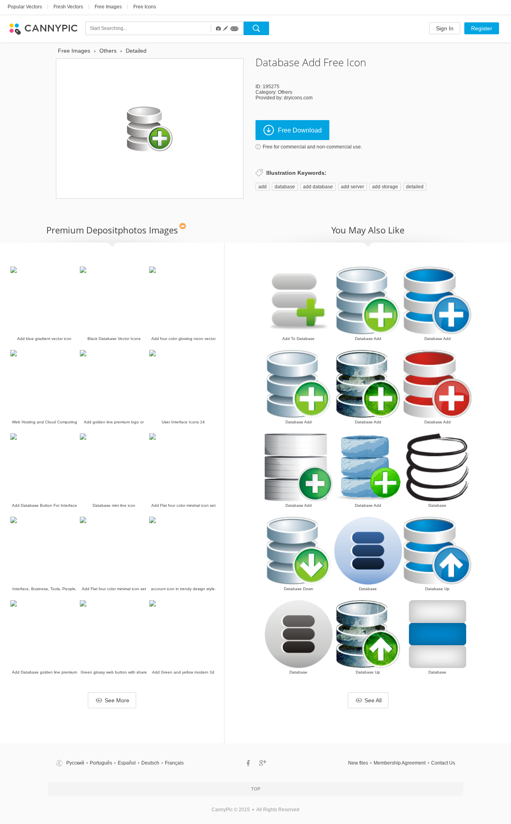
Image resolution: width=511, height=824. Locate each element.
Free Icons (144, 7)
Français (174, 763)
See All (373, 700)
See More (117, 700)
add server (352, 187)
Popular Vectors (25, 7)
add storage (385, 187)
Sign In (445, 28)
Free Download (300, 130)
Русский (75, 763)
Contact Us (443, 763)
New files (358, 763)
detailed (415, 187)
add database (318, 187)
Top (255, 788)
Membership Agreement (400, 763)
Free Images (108, 7)
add (262, 187)
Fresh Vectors (68, 7)
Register (481, 28)
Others (285, 92)
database (285, 187)
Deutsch (150, 763)
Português (101, 763)
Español (127, 763)
